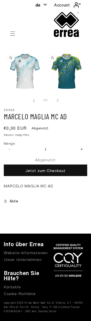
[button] (12, 33)
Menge (9, 143)
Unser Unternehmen (22, 259)
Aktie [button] (14, 200)
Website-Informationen (26, 252)
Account (62, 5)
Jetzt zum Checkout (45, 170)
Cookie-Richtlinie (20, 293)
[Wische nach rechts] (56, 100)
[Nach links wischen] (34, 100)
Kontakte (12, 286)
